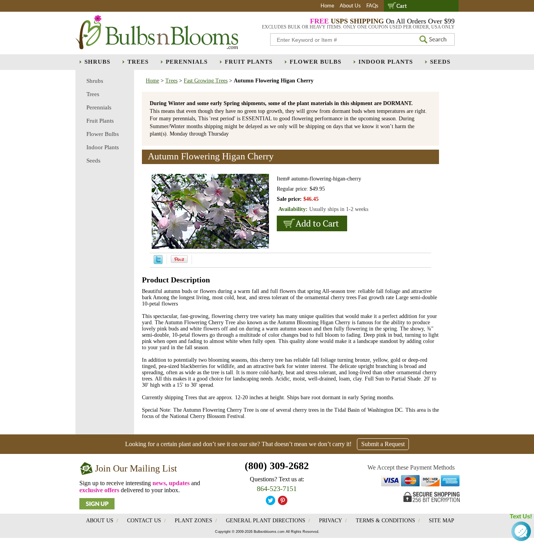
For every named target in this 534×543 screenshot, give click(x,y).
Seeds (440, 62)
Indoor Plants (385, 62)
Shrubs (97, 62)
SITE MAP (441, 520)
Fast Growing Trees (206, 81)
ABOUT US (99, 520)
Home (327, 6)
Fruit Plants (248, 62)
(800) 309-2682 (277, 466)
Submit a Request (383, 444)
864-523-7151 (277, 489)
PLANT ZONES (193, 520)
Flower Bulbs (315, 62)
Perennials (187, 62)
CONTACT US (144, 520)
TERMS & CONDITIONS (385, 520)
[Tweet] (158, 262)
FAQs (372, 6)
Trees (138, 62)
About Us (350, 6)
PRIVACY (330, 520)
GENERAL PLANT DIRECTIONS (265, 520)
